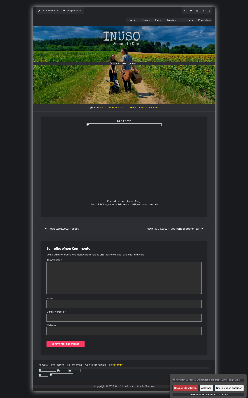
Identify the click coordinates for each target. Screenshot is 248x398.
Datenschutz (210, 394)
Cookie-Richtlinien (95, 364)
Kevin (133, 63)
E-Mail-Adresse (56, 311)
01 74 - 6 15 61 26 (50, 10)
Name (50, 298)
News (145, 20)
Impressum (223, 394)
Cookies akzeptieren (185, 387)
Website (51, 325)
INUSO (118, 386)
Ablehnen (206, 387)
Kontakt (43, 364)
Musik (170, 20)
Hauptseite (115, 107)
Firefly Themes (145, 386)
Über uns (186, 20)
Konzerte (203, 20)
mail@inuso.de (74, 10)
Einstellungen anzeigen (229, 387)
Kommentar (54, 260)
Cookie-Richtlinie (196, 394)
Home (132, 20)
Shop (158, 20)
